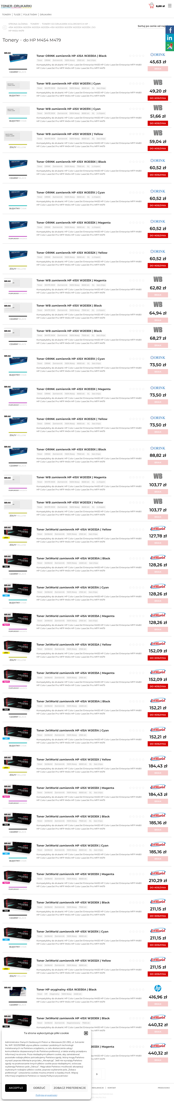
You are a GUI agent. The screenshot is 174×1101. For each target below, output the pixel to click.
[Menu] (169, 5)
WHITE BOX (50, 88)
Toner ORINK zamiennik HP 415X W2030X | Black (71, 161)
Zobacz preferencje (70, 1087)
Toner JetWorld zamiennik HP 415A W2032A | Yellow (74, 529)
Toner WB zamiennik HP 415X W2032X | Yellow (70, 134)
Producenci (164, 1088)
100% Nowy (70, 60)
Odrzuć (39, 1087)
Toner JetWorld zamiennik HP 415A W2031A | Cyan (73, 587)
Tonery (6, 14)
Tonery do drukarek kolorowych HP (65, 24)
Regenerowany (73, 1023)
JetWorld (48, 534)
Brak (157, 68)
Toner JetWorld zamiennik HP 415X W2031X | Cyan (72, 845)
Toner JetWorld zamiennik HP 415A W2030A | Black (73, 558)
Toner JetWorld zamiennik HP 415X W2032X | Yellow (74, 759)
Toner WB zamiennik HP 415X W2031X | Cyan (69, 83)
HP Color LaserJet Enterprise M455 (82, 64)
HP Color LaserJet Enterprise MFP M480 (121, 64)
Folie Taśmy (30, 14)
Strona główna (18, 24)
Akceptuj (16, 1087)
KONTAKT (112, 1088)
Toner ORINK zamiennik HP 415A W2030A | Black (72, 55)
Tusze (17, 14)
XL (93, 88)
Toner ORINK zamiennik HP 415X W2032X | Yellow (72, 252)
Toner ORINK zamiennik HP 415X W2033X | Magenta (74, 222)
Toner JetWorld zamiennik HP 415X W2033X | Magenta (75, 788)
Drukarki (46, 14)
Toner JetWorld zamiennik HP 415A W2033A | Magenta (76, 616)
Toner (39, 60)
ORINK (47, 60)
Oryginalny (54, 994)
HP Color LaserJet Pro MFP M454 (54, 68)
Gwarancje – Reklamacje (91, 1088)
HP (46, 994)
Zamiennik (57, 60)
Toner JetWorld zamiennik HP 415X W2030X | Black (73, 816)
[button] (86, 1033)
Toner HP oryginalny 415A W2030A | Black (67, 989)
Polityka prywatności (46, 1095)
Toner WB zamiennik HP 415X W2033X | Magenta (71, 280)
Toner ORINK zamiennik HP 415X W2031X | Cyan (71, 192)
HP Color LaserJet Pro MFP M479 (88, 68)
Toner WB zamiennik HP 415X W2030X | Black (69, 305)
